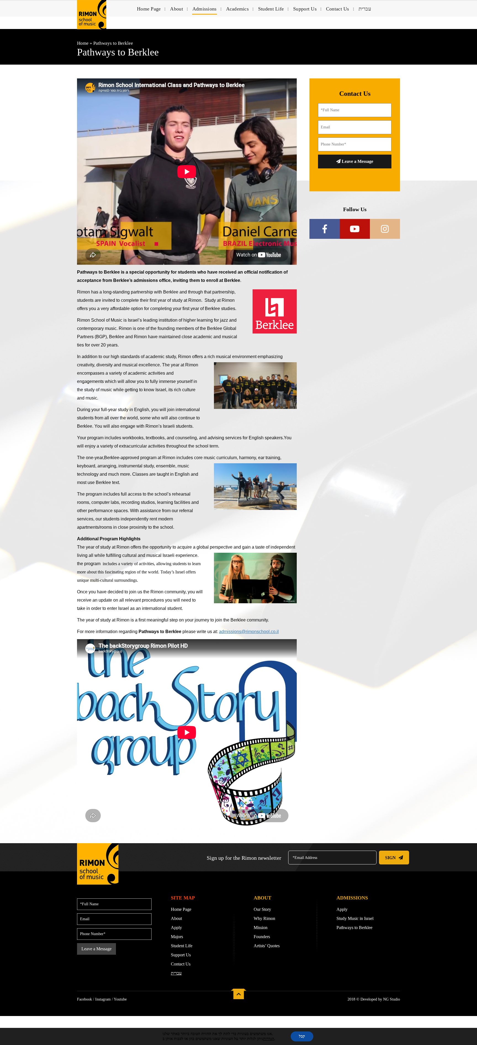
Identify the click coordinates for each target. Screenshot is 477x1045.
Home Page (149, 9)
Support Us (305, 9)
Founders (262, 936)
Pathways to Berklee (354, 927)
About (176, 9)
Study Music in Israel (354, 918)
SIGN (390, 857)
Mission (260, 927)
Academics (237, 9)
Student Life (271, 9)
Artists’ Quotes (267, 945)
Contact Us (337, 9)
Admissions (204, 9)
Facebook (84, 999)
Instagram (103, 999)
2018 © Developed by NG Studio (374, 999)
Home (83, 43)
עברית (365, 9)
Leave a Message (357, 161)
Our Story (262, 909)
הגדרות (268, 1039)
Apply (176, 927)
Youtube (120, 999)
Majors (177, 936)
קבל (302, 1036)
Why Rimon (264, 918)
